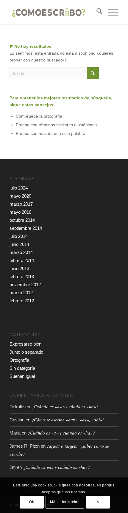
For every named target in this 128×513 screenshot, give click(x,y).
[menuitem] (96, 12)
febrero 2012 (22, 300)
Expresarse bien (25, 343)
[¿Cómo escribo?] (53, 12)
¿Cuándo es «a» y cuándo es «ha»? (65, 406)
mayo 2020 (20, 195)
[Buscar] (96, 12)
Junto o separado (26, 352)
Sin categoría (22, 368)
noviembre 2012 (25, 284)
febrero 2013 (22, 276)
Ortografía (19, 360)
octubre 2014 (22, 220)
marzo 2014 (21, 252)
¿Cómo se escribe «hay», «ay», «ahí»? (68, 420)
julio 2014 (19, 236)
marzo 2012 (21, 292)
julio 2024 (19, 187)
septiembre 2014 (26, 228)
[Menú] (110, 12)
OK (32, 502)
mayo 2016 (20, 212)
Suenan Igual (22, 376)
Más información (64, 502)
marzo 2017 (21, 204)
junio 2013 (19, 268)
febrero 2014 (22, 260)
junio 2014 (19, 244)
